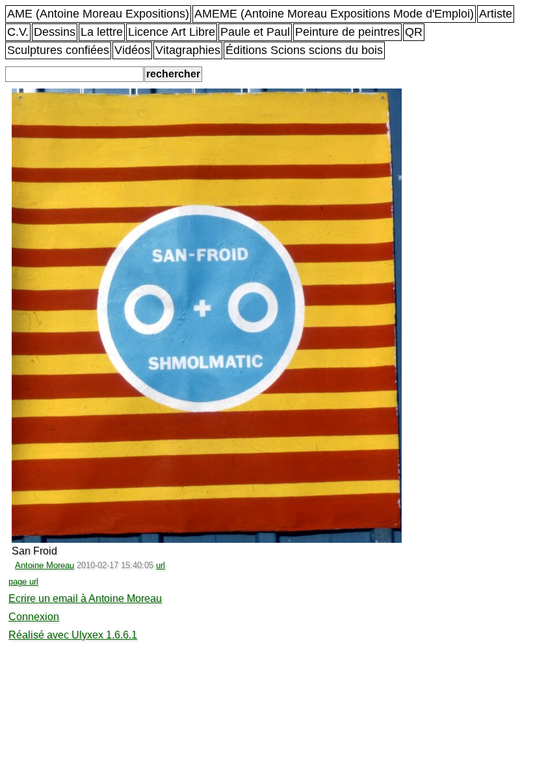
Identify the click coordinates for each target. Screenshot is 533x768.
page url (23, 581)
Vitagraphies (187, 50)
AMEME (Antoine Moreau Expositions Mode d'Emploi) (334, 13)
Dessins (54, 31)
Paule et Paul (255, 31)
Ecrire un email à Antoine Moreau (85, 598)
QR (413, 31)
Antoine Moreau (44, 565)
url (160, 565)
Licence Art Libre (171, 31)
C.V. (18, 31)
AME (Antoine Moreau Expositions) (98, 13)
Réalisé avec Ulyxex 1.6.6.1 (72, 634)
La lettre (102, 31)
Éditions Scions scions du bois (304, 50)
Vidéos (132, 50)
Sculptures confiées (58, 50)
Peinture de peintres (347, 31)
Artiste (495, 13)
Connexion (33, 616)
